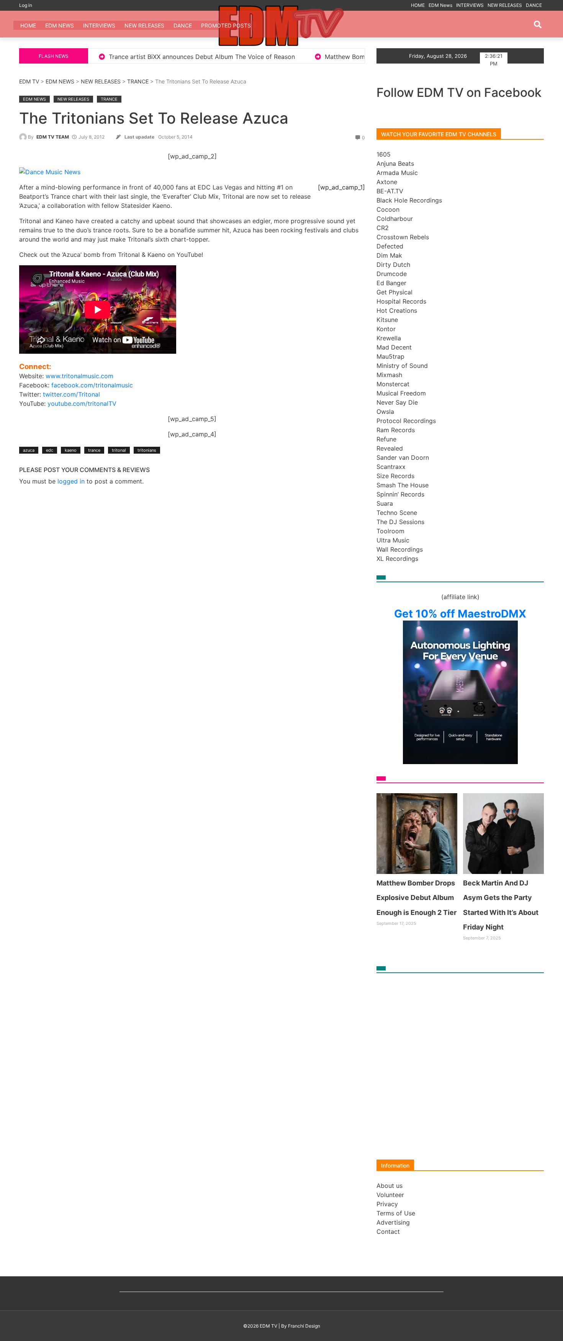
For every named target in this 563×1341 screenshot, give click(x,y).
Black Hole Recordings (409, 200)
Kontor (386, 329)
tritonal (119, 450)
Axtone (386, 182)
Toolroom (390, 531)
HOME (418, 5)
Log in (25, 5)
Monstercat (392, 384)
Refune (386, 439)
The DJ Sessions (400, 522)
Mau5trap (390, 356)
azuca (28, 450)
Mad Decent (394, 347)
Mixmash (389, 375)
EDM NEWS (60, 81)
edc (49, 450)
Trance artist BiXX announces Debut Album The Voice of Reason (118, 56)
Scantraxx (391, 466)
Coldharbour (394, 218)
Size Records (395, 476)
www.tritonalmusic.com (79, 376)
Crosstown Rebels (402, 237)
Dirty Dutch (393, 264)
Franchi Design (304, 1326)
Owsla (385, 411)
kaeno (71, 450)
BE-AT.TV (389, 191)
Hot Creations (396, 310)
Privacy (387, 1204)
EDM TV (29, 81)
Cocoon (387, 209)
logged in (71, 481)
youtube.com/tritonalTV (81, 403)
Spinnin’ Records (400, 494)
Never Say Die (397, 402)
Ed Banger (391, 283)
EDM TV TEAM (52, 137)
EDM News (440, 5)
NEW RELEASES (505, 5)
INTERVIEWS (470, 5)
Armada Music (397, 172)
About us (389, 1185)
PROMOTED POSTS (226, 25)
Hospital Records (401, 301)
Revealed (389, 448)
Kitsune (387, 319)
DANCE (534, 5)
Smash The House (402, 485)
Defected (389, 246)
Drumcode (391, 274)
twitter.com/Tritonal (71, 394)
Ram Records (395, 430)
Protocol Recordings (406, 421)
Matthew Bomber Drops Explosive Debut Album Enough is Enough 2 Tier (347, 56)
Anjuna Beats (395, 163)
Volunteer (390, 1195)
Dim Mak (389, 255)
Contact (388, 1231)
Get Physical (394, 292)
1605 (383, 154)
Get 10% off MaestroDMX (460, 613)
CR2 (382, 228)
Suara (384, 503)
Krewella (388, 338)
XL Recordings (397, 558)
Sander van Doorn (402, 457)
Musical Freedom (401, 393)
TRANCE (138, 81)
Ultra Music (392, 540)
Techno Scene (396, 512)
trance (94, 450)
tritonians (146, 450)
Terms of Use (395, 1213)
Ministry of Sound (402, 365)
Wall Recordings (399, 549)
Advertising (393, 1222)
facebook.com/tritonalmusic (92, 385)
